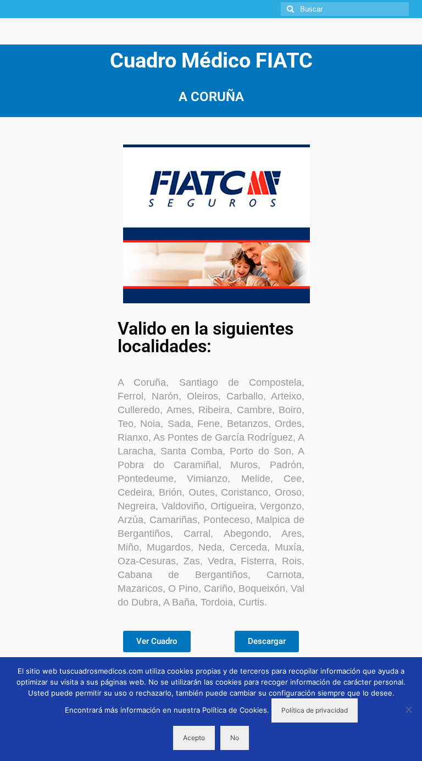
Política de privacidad (314, 710)
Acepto (194, 738)
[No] (408, 709)
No (234, 738)
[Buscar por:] (345, 9)
